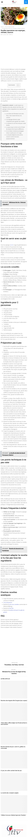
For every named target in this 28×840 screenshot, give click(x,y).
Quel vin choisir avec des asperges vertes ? (12, 623)
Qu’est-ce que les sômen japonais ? (10, 619)
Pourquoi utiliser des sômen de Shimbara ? (12, 621)
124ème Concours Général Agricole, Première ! (13, 815)
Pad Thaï (11, 608)
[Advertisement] (14, 52)
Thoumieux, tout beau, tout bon (14, 664)
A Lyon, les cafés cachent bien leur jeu (11, 770)
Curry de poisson (7, 602)
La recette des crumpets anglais (10, 793)
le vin (11, 245)
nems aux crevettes (14, 604)
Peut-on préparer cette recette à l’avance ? (11, 627)
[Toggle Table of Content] (17, 85)
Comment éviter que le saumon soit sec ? (11, 625)
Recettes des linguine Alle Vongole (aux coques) (14, 700)
